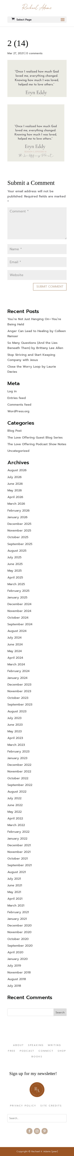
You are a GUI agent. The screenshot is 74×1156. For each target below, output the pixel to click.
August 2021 (16, 872)
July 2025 (14, 557)
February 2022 (18, 831)
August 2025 (16, 550)
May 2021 (14, 892)
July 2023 (14, 718)
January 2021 (17, 919)
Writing (54, 1045)
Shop (62, 1051)
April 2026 (15, 497)
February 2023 (18, 751)
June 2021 (14, 885)
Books (37, 1056)
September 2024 (19, 624)
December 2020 (19, 925)
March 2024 (16, 664)
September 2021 (19, 865)
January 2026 (17, 517)
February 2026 (18, 510)
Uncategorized (18, 451)
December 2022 (19, 765)
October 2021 (17, 858)
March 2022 (16, 825)
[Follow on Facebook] (29, 1131)
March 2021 (15, 905)
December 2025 (19, 524)
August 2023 (16, 711)
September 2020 (20, 945)
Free (12, 1051)
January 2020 (17, 959)
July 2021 (14, 878)
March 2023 (16, 745)
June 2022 (15, 805)
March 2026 (16, 503)
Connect (46, 1051)
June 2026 (15, 483)
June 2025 (15, 564)
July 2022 (14, 798)
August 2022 (16, 791)
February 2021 (18, 912)
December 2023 (19, 684)
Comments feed (19, 404)
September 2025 (19, 544)
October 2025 (17, 537)
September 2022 (19, 785)
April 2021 (14, 898)
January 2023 (17, 758)
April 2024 (15, 657)
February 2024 (18, 671)
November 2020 (19, 932)
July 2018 (14, 986)
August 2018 (16, 979)
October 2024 (17, 617)
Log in (12, 391)
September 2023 (19, 704)
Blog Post (14, 430)
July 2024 (14, 637)
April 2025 (15, 577)
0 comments (34, 53)
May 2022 (14, 812)
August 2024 (17, 631)
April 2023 (15, 738)
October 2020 (18, 939)
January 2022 (17, 838)
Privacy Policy (23, 1105)
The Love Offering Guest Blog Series (35, 437)
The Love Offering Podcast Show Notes (36, 444)
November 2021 (19, 852)
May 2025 (14, 570)
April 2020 (15, 952)
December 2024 (19, 604)
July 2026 (14, 477)
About (18, 1045)
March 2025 (16, 584)
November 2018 (19, 972)
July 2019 (14, 965)
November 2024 (19, 611)
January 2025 (17, 597)
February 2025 (18, 591)
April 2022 (15, 818)
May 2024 (14, 651)
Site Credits (51, 1105)
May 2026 (14, 490)
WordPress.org (18, 411)
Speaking (36, 1045)
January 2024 (17, 678)
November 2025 (19, 530)
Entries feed (16, 398)
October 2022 (17, 778)
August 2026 (17, 470)
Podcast (27, 1051)
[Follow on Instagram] (37, 1131)
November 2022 (19, 771)
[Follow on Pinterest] (45, 1131)
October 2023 (17, 698)
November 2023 (19, 691)
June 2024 (15, 644)
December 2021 (19, 845)
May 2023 (14, 731)
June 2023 (15, 724)
